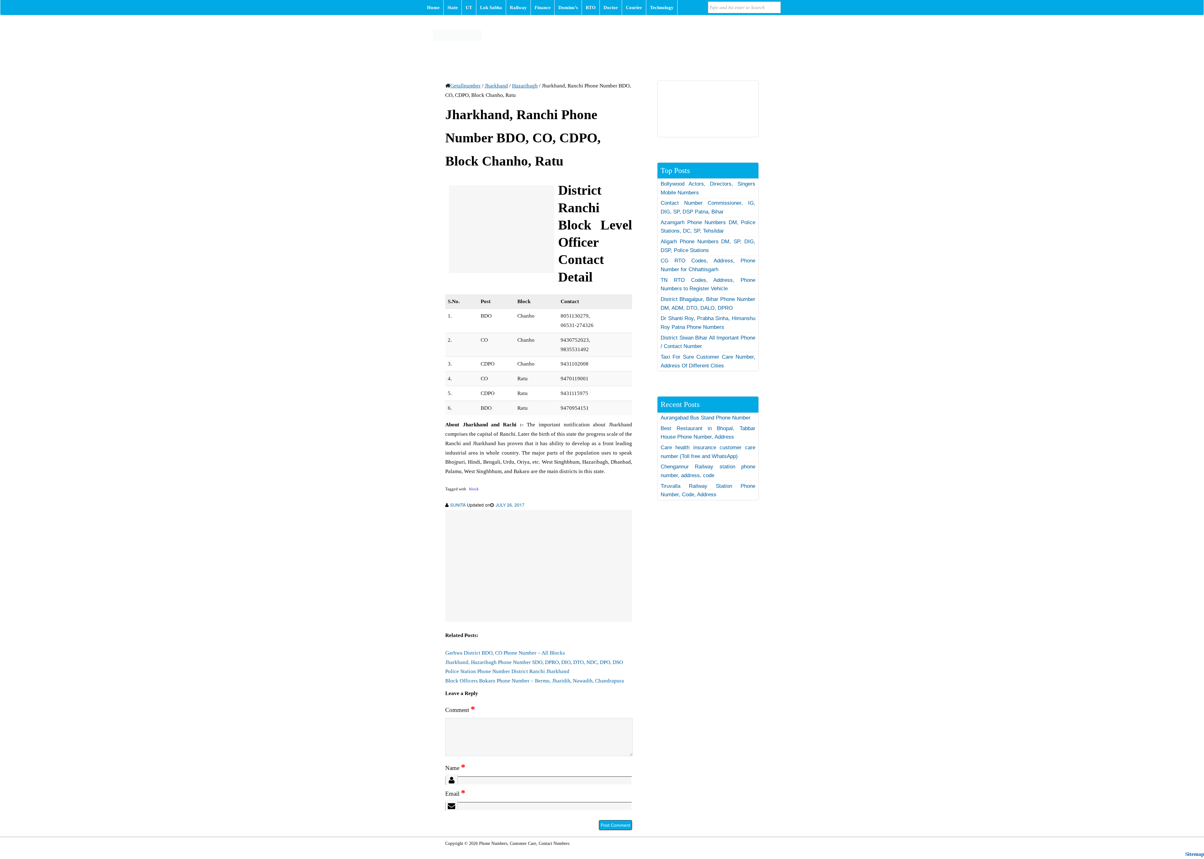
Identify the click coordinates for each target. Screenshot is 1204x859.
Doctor (611, 7)
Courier (634, 7)
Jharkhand (496, 86)
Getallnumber (465, 86)
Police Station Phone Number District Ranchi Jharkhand (507, 671)
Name (455, 768)
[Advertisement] (501, 229)
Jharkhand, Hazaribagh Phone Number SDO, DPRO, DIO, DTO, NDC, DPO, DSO (534, 662)
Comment (460, 710)
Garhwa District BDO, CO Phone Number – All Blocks (505, 653)
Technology (661, 7)
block (474, 489)
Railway (518, 7)
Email (455, 793)
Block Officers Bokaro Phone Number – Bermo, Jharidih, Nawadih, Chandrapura (534, 681)
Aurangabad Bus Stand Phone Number (706, 418)
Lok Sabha (491, 7)
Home (433, 7)
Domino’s (568, 7)
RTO (591, 7)
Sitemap (1194, 854)
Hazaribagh (525, 86)
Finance (543, 7)
